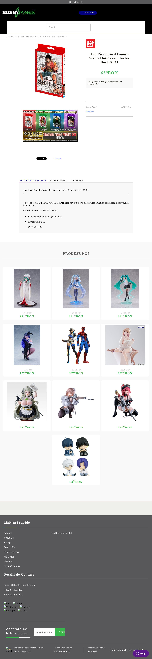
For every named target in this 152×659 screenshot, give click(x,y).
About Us (9, 537)
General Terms (11, 552)
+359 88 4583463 (89, 13)
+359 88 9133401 (13, 594)
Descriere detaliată (33, 180)
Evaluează (90, 112)
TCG (10, 36)
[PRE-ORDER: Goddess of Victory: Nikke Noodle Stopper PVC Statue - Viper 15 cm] (125, 345)
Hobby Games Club (62, 533)
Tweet (57, 158)
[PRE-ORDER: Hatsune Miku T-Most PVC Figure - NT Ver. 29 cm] (125, 288)
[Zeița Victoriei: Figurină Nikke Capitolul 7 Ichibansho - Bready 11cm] (76, 402)
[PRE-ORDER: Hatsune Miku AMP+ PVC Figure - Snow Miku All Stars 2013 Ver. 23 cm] (27, 288)
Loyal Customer (12, 566)
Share (43, 159)
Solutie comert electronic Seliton (128, 650)
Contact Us (9, 547)
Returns (8, 533)
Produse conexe (59, 180)
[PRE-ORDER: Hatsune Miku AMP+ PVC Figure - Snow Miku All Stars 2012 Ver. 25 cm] (76, 288)
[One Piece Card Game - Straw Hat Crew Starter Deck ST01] (50, 97)
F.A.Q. (7, 542)
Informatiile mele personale (96, 649)
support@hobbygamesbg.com (19, 585)
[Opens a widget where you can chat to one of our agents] (141, 654)
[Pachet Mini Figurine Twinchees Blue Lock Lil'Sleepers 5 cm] (76, 456)
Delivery (77, 180)
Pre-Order (9, 556)
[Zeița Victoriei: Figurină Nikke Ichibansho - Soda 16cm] (27, 402)
